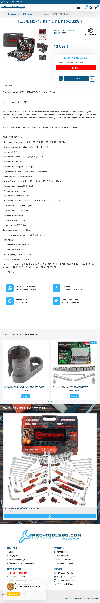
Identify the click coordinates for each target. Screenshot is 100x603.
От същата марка (28, 334)
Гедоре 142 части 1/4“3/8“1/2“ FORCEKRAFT (22, 508)
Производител (13, 14)
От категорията (10, 334)
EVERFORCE (27, 14)
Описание (7, 85)
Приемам (13, 594)
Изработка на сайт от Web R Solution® (81, 598)
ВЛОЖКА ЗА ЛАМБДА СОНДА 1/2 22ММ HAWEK (71, 387)
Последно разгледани (14, 408)
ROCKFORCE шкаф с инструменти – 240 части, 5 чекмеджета (26, 387)
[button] (15, 60)
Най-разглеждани (36, 408)
